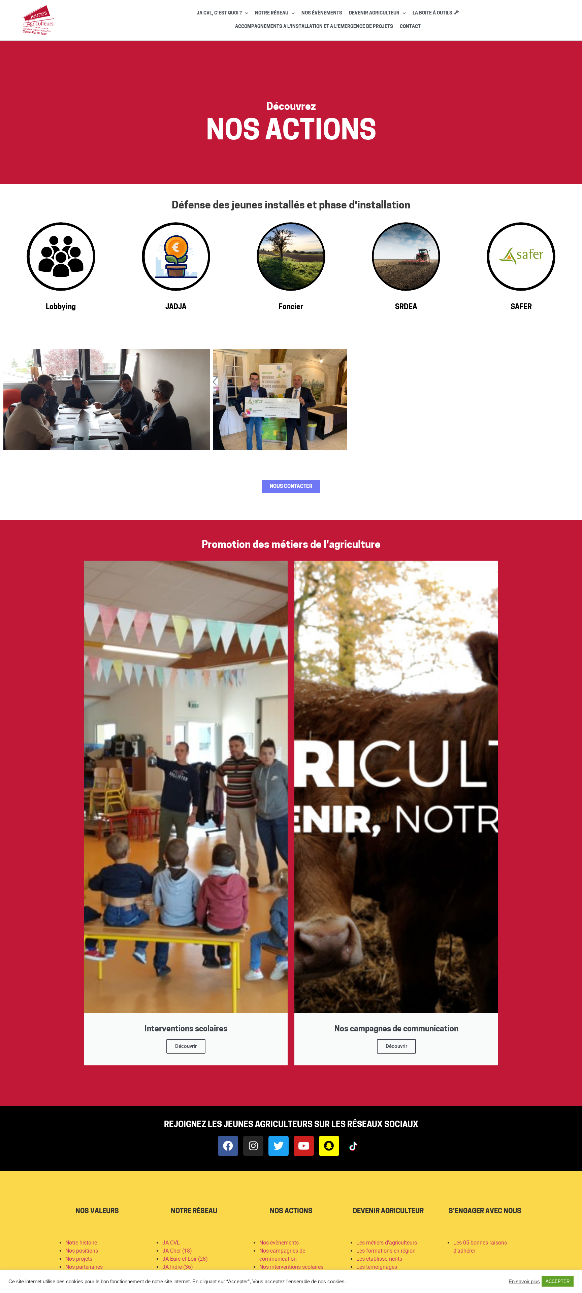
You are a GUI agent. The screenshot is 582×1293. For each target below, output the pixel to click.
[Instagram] (253, 1146)
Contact (410, 26)
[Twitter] (278, 1146)
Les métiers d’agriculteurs (386, 1242)
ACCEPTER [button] (558, 1281)
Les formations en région (386, 1251)
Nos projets (78, 1259)
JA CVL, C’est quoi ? (219, 13)
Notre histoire (81, 1242)
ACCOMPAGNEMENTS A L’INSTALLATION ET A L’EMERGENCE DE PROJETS (314, 26)
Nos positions (81, 1251)
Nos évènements (321, 13)
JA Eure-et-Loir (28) (185, 1259)
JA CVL (171, 1242)
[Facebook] (228, 1146)
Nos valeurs (97, 1211)
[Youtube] (304, 1146)
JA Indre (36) (177, 1267)
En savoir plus (524, 1281)
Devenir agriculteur (374, 13)
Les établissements (379, 1259)
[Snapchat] (329, 1146)
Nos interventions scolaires (291, 1267)
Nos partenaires (84, 1267)
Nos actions (291, 1211)
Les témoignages (377, 1267)
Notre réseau (271, 13)
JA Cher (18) (177, 1251)
